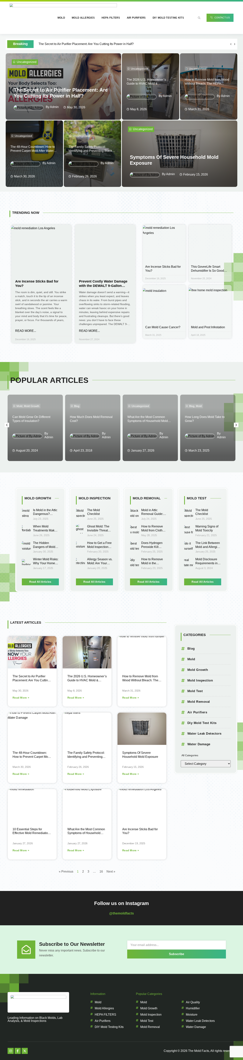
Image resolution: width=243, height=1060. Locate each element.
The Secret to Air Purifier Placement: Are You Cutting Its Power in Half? (86, 44)
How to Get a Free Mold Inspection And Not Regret (99, 546)
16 (101, 871)
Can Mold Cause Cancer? (162, 327)
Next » (111, 871)
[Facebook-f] (18, 1051)
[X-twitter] (25, 1051)
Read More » (21, 697)
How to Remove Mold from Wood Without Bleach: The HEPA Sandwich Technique (207, 83)
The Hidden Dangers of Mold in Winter (45, 546)
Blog (76, 406)
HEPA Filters (111, 17)
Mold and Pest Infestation (208, 327)
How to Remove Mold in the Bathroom (152, 563)
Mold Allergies (83, 17)
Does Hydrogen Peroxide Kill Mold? (152, 546)
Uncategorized (26, 62)
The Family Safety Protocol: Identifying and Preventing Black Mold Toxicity (90, 150)
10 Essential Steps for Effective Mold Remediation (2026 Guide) (31, 833)
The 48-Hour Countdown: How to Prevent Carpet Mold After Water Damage (32, 150)
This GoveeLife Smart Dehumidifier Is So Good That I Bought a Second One (210, 270)
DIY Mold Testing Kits (168, 17)
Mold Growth (31, 406)
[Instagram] (11, 1051)
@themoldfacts (121, 913)
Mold (61, 17)
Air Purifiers (136, 17)
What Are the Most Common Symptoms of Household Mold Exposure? (147, 421)
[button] (199, 17)
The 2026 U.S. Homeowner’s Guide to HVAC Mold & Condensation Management (146, 83)
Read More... (25, 330)
